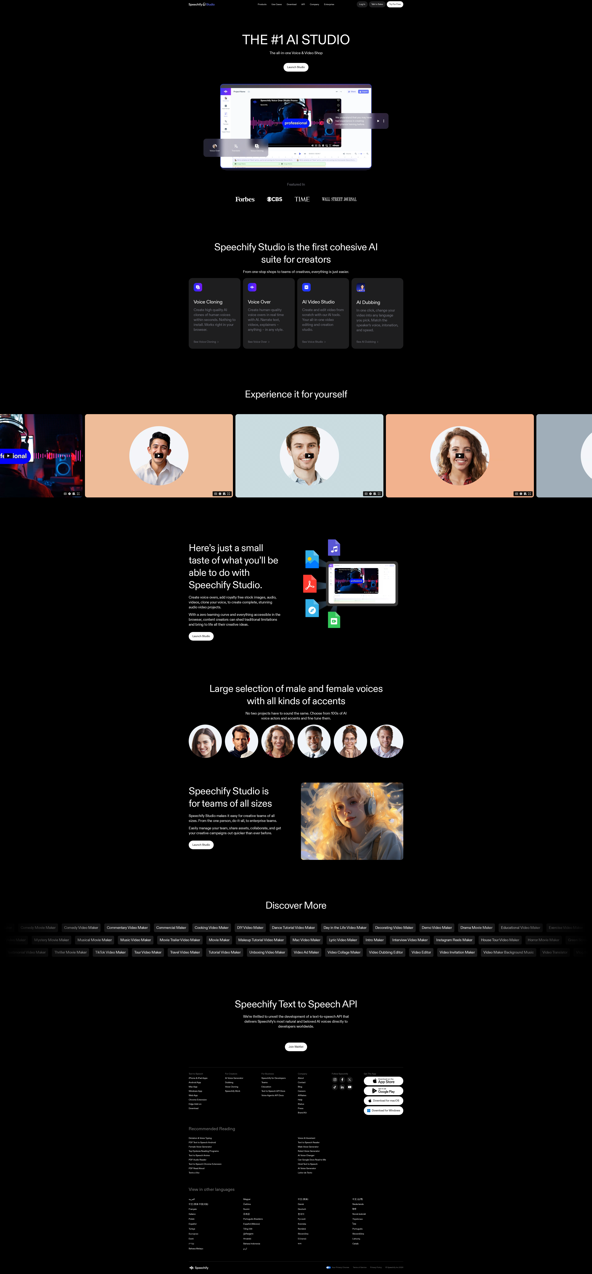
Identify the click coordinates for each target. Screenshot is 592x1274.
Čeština (247, 1204)
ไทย (354, 1224)
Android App (195, 1082)
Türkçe (192, 1229)
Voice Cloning (231, 1086)
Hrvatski (247, 1238)
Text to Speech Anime (199, 1155)
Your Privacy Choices (340, 1267)
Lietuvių (356, 1238)
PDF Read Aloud (196, 1168)
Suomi (246, 1209)
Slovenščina (358, 1233)
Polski (191, 1219)
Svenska (302, 1224)
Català (355, 1243)
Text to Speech (196, 1073)
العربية (192, 1199)
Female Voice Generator (200, 1146)
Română (302, 1229)
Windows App (195, 1091)
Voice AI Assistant (306, 1138)
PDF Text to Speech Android (202, 1142)
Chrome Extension (198, 1099)
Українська (357, 1219)
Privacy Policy (376, 1267)
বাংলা (299, 1243)
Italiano (192, 1214)
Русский (302, 1219)
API (303, 4)
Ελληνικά (302, 1238)
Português (357, 1229)
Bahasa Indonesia (251, 1243)
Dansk (301, 1204)
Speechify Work (232, 1091)
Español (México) (251, 1224)
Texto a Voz (194, 1172)
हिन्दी (354, 1209)
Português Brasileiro (253, 1219)
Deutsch (302, 1209)
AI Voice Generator (234, 1078)
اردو (245, 1248)
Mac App (193, 1086)
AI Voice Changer (306, 1155)
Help (300, 1099)
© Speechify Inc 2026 (394, 1267)
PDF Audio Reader (197, 1159)
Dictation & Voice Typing (200, 1138)
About (301, 1078)
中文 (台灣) (357, 1199)
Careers (302, 1091)
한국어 (301, 1214)
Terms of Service (359, 1267)
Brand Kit (302, 1112)
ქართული (248, 1233)
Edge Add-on (195, 1104)
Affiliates (302, 1095)
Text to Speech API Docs (273, 1091)
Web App (193, 1095)
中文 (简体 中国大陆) (198, 1204)
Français (193, 1209)
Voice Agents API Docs (272, 1095)
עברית (191, 1243)
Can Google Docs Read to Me (312, 1159)
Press (300, 1108)
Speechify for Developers (273, 1078)
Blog (300, 1086)
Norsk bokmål (359, 1214)
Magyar (247, 1199)
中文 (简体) (303, 1199)
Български (193, 1233)
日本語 (246, 1214)
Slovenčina (303, 1233)
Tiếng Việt (247, 1229)
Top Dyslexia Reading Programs (204, 1151)
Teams (264, 1082)
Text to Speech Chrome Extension (205, 1164)
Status (301, 1104)
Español (192, 1224)
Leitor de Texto (305, 1172)
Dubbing (229, 1082)
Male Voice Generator (308, 1146)
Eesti (191, 1238)
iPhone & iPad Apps (198, 1078)
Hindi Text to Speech (308, 1164)
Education (266, 1086)
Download (291, 4)
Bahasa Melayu (196, 1248)
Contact (302, 1082)
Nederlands (358, 1204)
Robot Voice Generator (309, 1151)
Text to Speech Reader (309, 1142)
